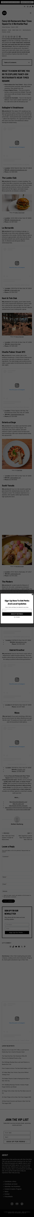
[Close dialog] (32, 594)
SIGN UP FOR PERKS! (17, 614)
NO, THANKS (17, 617)
